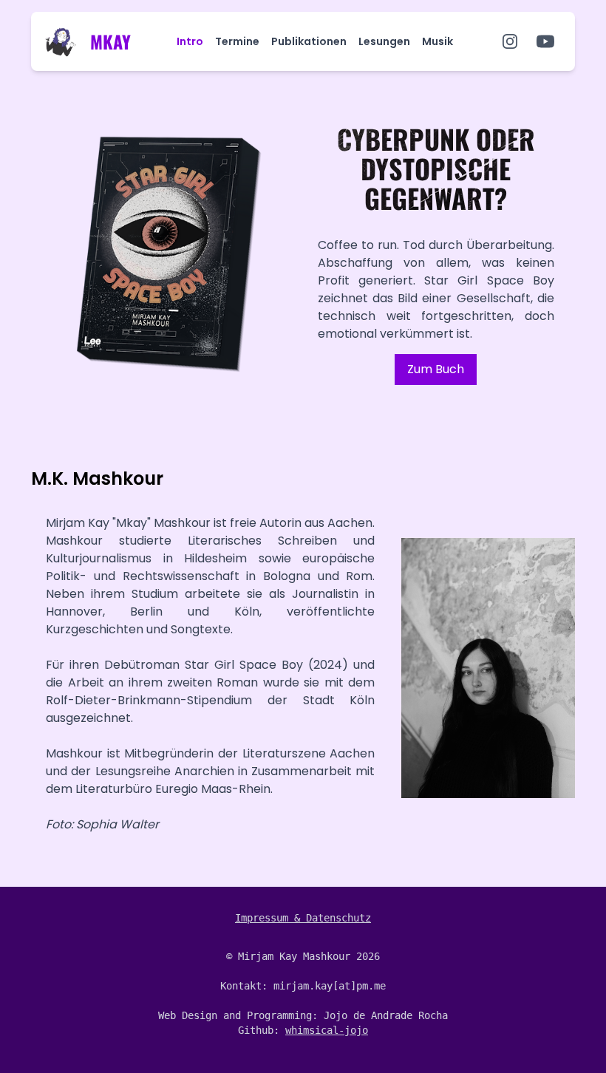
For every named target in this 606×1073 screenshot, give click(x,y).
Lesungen (384, 41)
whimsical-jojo (326, 1030)
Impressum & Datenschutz (303, 918)
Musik (437, 41)
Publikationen (309, 41)
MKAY (110, 41)
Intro (190, 41)
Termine (237, 41)
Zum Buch (435, 369)
